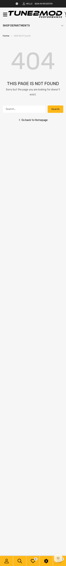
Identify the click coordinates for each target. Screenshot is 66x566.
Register (48, 4)
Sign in (38, 4)
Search (55, 109)
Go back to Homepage (34, 120)
